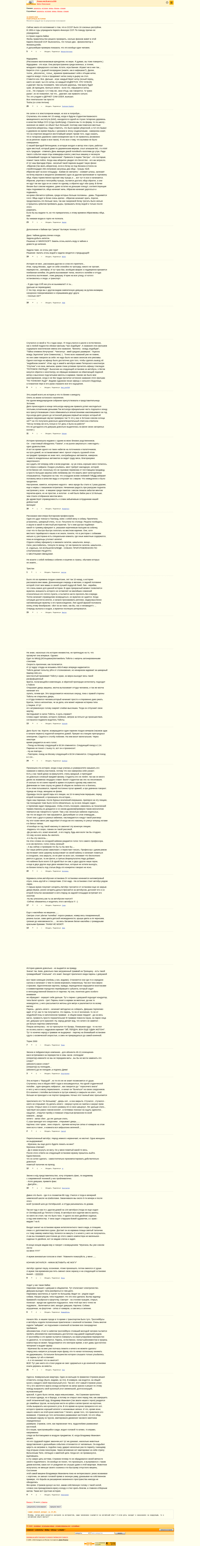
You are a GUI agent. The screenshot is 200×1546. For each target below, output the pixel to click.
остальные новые (48, 1526)
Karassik (64, 723)
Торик (63, 1045)
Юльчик (64, 433)
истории (45, 8)
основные (37, 1526)
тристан (63, 572)
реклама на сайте (32, 1537)
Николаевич (65, 1495)
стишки (63, 8)
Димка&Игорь (65, 1312)
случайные (75, 1526)
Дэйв (63, 303)
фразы (56, 8)
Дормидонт (65, 509)
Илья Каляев (65, 1073)
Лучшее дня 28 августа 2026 (46, 1)
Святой (63, 1131)
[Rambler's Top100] (89, 1544)
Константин (66, 1188)
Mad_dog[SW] (65, 387)
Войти (39, 4)
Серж (64, 905)
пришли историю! (166, 1530)
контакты (42, 1537)
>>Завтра (43, 1502)
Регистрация (46, 4)
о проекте (49, 1537)
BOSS (64, 257)
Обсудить (47, 51)
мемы (51, 8)
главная (30, 1530)
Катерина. (65, 871)
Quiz (63, 1370)
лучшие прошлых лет (62, 1526)
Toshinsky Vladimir (68, 106)
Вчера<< (30, 1502)
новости (65, 1537)
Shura (63, 1278)
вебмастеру (58, 1537)
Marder (64, 222)
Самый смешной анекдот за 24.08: (42, 1512)
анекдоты (37, 8)
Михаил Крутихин (66, 51)
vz (62, 1168)
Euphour (64, 761)
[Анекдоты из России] (31, 3)
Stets (63, 928)
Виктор (64, 612)
